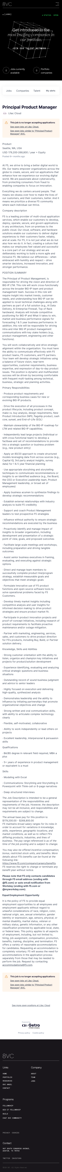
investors (16, 1158)
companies (22, 90)
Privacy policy (24, 1033)
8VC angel (7, 1084)
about (33, 1074)
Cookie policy (38, 1033)
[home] (7, 4)
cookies (15, 1133)
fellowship (8, 1106)
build (5, 1114)
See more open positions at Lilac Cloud (31, 1005)
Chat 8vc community (12, 1118)
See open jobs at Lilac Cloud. (24, 126)
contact (6, 1088)
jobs (9, 90)
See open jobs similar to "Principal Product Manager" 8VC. (31, 132)
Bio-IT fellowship (12, 1110)
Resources (7, 1081)
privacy (6, 1133)
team (33, 1077)
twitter (6, 1158)
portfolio (7, 1077)
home (5, 1074)
